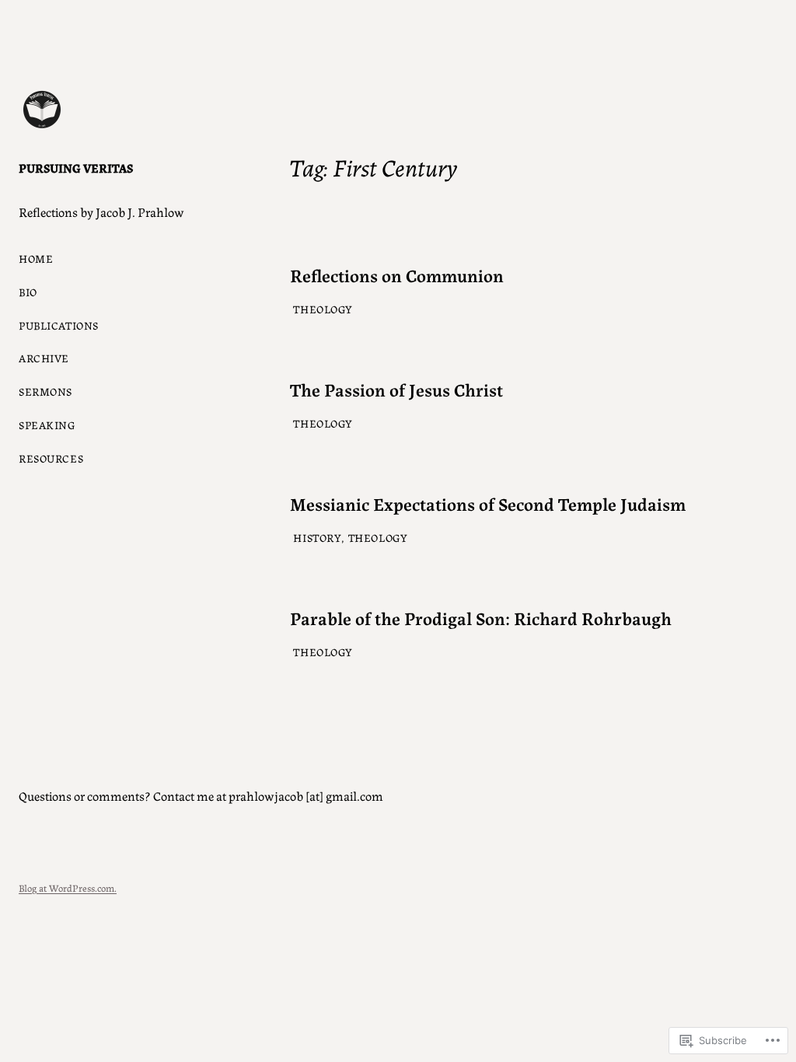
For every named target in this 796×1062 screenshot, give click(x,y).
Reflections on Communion (397, 274)
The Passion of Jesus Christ (396, 389)
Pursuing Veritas (76, 167)
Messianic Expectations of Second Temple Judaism (488, 503)
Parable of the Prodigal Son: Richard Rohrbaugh (481, 617)
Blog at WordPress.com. (68, 887)
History (317, 537)
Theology (323, 308)
